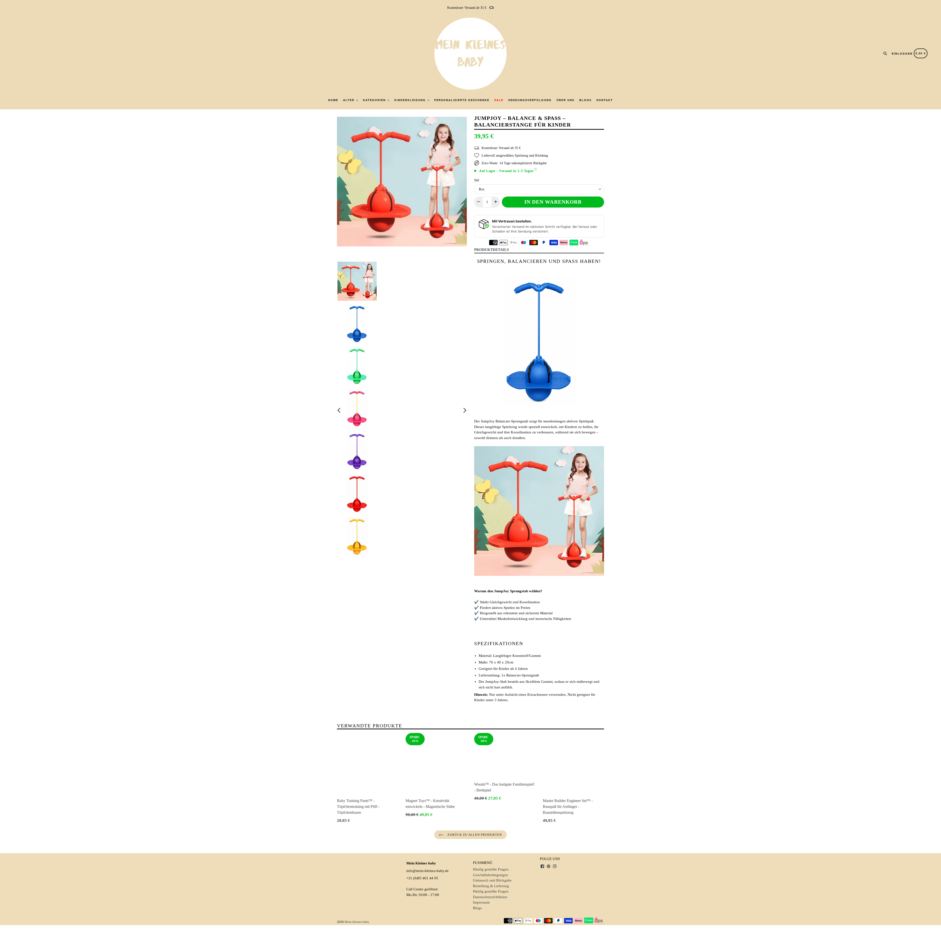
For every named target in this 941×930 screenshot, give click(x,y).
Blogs (585, 100)
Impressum (481, 902)
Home (333, 100)
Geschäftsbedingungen (490, 875)
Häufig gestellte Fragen (490, 869)
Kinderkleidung (410, 100)
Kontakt (604, 100)
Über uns (565, 100)
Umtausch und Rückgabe (492, 880)
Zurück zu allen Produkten (474, 835)
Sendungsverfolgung (530, 100)
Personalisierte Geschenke (461, 100)
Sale (498, 100)
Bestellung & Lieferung (491, 886)
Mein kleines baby (357, 922)
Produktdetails (491, 250)
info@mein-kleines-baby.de (427, 871)
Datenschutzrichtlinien (490, 897)
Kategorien (375, 100)
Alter (349, 100)
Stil (476, 180)
